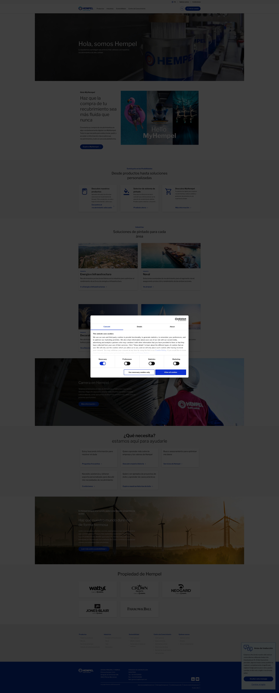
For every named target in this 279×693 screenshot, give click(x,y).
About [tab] (172, 327)
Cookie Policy (160, 350)
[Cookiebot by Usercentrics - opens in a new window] (176, 319)
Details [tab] (139, 327)
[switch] (127, 363)
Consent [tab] (107, 327)
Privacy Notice (143, 353)
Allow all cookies (170, 372)
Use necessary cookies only (139, 372)
